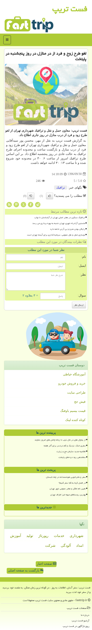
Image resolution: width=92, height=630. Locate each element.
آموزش (15, 536)
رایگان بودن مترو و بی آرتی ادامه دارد (67, 229)
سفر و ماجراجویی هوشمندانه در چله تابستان (66, 477)
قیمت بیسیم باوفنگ (73, 411)
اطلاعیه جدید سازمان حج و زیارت (71, 451)
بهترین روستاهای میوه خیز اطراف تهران (68, 494)
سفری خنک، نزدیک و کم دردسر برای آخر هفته (65, 445)
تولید (29, 536)
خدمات (59, 536)
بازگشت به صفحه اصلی (24, 570)
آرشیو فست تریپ (80, 620)
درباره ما (85, 615)
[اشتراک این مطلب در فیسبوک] (30, 204)
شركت (50, 545)
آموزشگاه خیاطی (74, 374)
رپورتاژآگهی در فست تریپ (76, 626)
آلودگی (66, 545)
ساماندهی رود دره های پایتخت (72, 457)
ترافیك (60, 187)
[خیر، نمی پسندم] (30, 196)
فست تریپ (70, 9)
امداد (79, 545)
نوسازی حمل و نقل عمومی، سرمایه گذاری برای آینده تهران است (56, 235)
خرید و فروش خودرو (72, 383)
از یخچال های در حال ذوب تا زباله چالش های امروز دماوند (60, 440)
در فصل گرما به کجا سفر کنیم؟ (72, 483)
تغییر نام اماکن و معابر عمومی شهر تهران (68, 488)
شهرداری (76, 536)
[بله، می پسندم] (49, 196)
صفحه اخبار (45, 563)
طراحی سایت (76, 392)
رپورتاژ (43, 536)
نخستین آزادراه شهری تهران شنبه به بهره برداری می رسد (58, 223)
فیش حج (80, 401)
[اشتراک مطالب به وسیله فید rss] (9, 204)
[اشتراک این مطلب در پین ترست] (16, 204)
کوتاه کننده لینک (75, 420)
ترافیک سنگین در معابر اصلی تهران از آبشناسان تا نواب (59, 217)
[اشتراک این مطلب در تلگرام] (38, 204)
